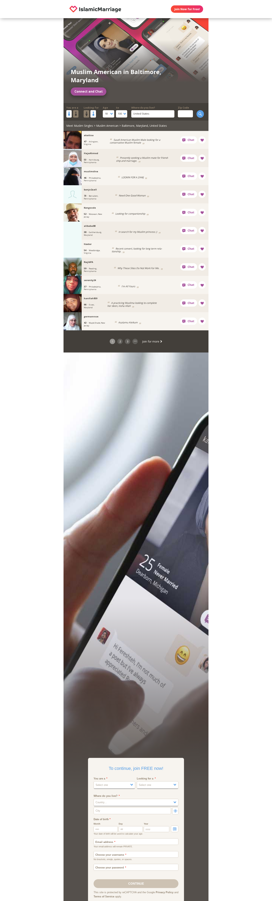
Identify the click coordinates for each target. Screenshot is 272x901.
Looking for (91, 107)
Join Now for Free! (187, 9)
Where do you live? (143, 107)
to (117, 107)
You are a (72, 107)
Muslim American (107, 126)
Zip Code (183, 107)
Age (105, 107)
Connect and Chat (88, 91)
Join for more (151, 341)
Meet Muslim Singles (79, 126)
